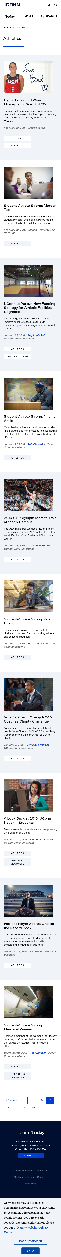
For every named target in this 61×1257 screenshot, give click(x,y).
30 (41, 1100)
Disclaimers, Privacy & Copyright (30, 1177)
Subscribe (30, 1155)
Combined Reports (39, 545)
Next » (35, 1107)
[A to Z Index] (55, 4)
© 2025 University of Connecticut (30, 1170)
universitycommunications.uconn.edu (30, 1145)
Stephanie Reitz (37, 335)
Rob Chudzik (35, 444)
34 (24, 1107)
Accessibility (30, 1183)
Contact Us (21, 1149)
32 (7, 1107)
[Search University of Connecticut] (49, 4)
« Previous (11, 1100)
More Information (30, 1241)
